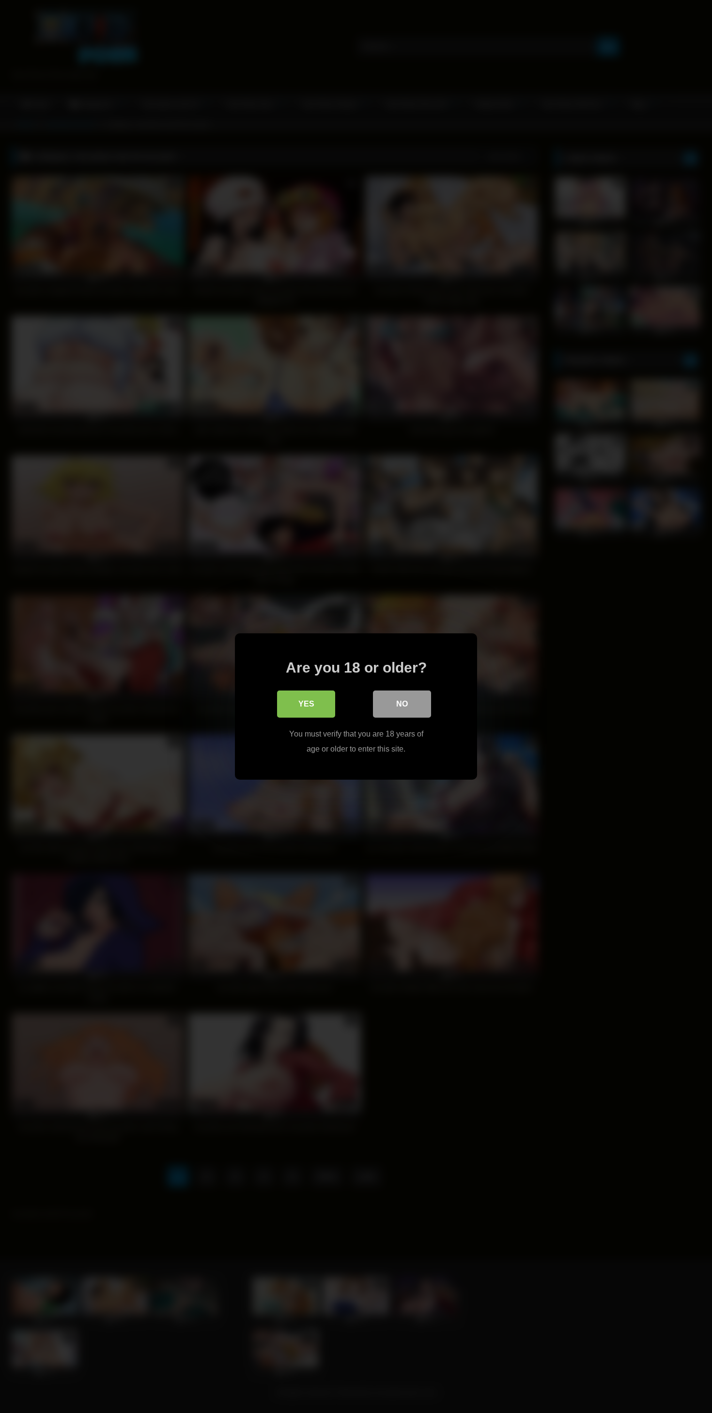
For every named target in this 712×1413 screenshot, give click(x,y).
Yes (306, 704)
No (402, 704)
